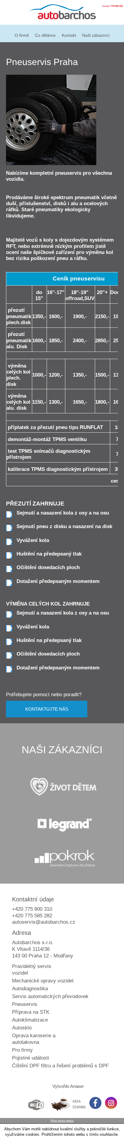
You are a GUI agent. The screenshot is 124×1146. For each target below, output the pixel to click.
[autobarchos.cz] (62, 13)
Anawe (77, 1086)
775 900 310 (117, 6)
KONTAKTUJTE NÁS (46, 709)
